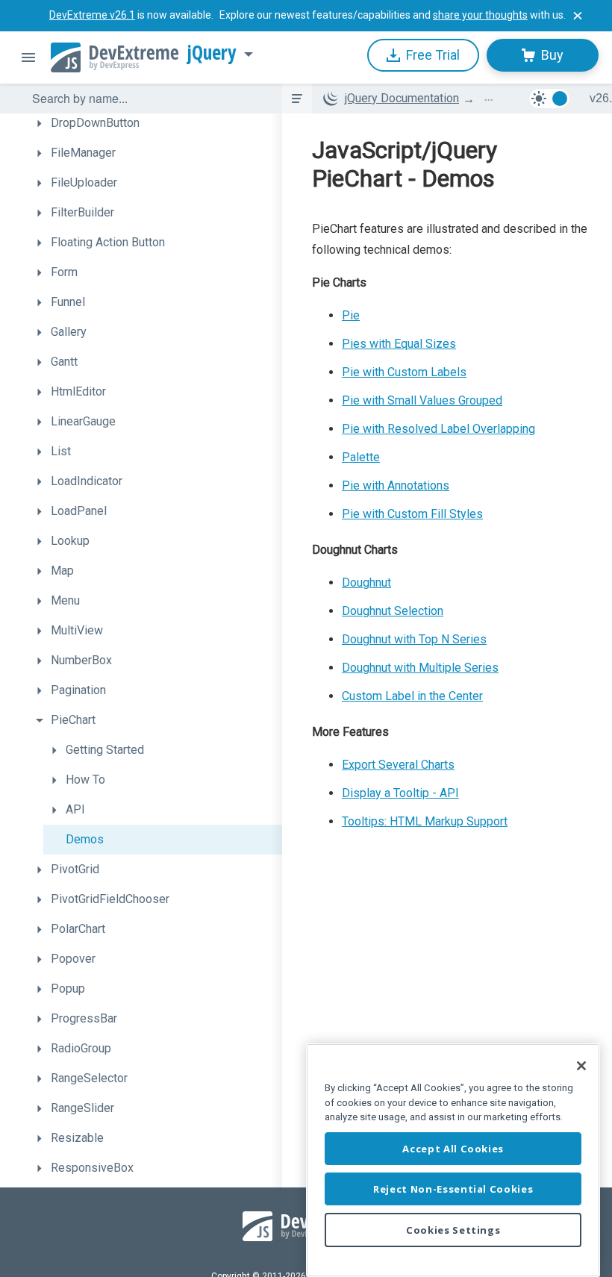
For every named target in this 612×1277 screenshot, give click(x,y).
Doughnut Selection (392, 611)
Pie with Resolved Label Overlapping (438, 429)
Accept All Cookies (453, 1148)
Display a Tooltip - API (400, 793)
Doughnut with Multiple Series (420, 668)
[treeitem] (155, 123)
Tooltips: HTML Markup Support (425, 821)
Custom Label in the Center (412, 696)
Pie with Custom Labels (404, 372)
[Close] (581, 1065)
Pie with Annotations (395, 485)
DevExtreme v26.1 (92, 15)
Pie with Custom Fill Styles (412, 514)
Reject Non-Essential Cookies (453, 1189)
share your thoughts (480, 15)
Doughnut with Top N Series (414, 639)
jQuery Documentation (402, 98)
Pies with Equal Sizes (399, 344)
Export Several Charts (398, 765)
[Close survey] (578, 16)
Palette (361, 457)
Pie (351, 315)
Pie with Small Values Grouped (422, 400)
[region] (453, 1160)
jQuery (212, 53)
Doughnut (366, 582)
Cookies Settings (453, 1230)
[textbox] (147, 98)
